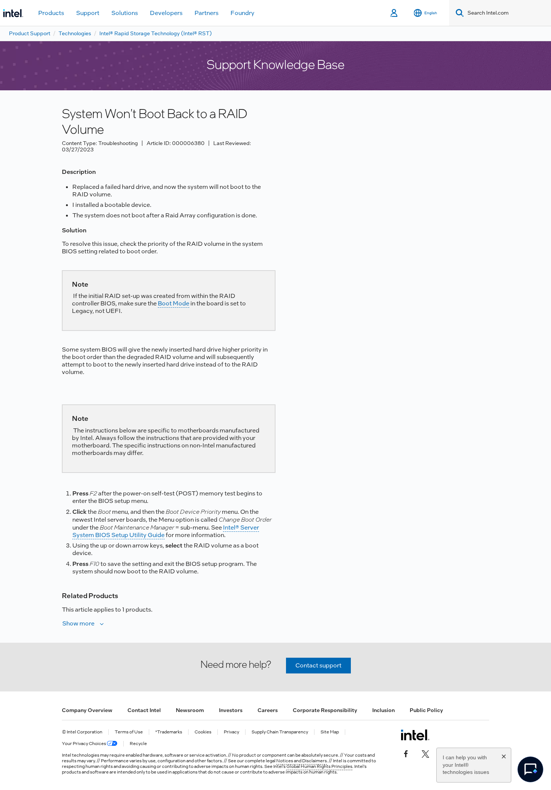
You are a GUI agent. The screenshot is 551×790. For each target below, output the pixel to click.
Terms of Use (129, 732)
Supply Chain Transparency (280, 732)
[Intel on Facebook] (406, 753)
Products (51, 13)
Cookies (203, 732)
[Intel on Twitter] (425, 753)
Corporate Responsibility (325, 710)
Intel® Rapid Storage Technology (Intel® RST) (155, 33)
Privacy (231, 732)
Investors (231, 710)
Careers (268, 710)
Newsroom (190, 710)
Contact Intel (144, 710)
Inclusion (383, 710)
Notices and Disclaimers (301, 761)
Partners (207, 13)
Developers (166, 13)
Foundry (243, 13)
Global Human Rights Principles (319, 766)
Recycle (138, 744)
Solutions (124, 13)
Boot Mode (173, 303)
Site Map (329, 732)
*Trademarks (168, 732)
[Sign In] (394, 13)
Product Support (29, 33)
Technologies (74, 33)
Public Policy (426, 710)
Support (87, 13)
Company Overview (87, 710)
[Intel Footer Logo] (415, 735)
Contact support (318, 665)
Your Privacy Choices (84, 744)
